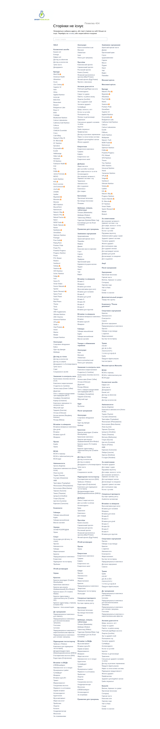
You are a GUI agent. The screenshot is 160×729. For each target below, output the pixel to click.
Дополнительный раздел (112, 297)
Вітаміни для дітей (84, 297)
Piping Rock (57, 243)
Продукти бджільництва (110, 358)
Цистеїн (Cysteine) (59, 501)
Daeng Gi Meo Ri (59, 138)
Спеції (104, 290)
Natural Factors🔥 (59, 217)
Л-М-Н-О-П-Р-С (107, 351)
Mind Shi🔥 (57, 74)
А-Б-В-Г (104, 346)
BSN (55, 113)
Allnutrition (57, 79)
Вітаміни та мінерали (62, 424)
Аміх (55, 89)
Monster (56, 202)
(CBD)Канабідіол (59, 665)
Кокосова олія (107, 698)
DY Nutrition (57, 143)
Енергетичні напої (84, 159)
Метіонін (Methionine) (109, 437)
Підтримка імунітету (109, 233)
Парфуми (81, 259)
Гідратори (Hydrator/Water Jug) (88, 220)
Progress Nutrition (59, 253)
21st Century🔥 (58, 84)
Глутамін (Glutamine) (60, 478)
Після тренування (85, 411)
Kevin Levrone (58, 184)
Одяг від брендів (59, 349)
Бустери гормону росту (86, 603)
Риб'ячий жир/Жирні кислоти (88, 89)
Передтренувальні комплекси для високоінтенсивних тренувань (63, 621)
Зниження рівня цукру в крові (112, 236)
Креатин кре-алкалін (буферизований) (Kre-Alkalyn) (64, 588)
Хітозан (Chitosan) (59, 413)
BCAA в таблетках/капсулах (63, 456)
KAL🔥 (55, 181)
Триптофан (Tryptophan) (61, 483)
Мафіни (80, 244)
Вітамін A (81, 299)
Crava (55, 133)
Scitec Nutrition (58, 273)
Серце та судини (83, 94)
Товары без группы (108, 300)
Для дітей (56, 429)
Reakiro (56, 261)
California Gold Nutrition (61, 123)
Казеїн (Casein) (83, 72)
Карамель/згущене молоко (87, 264)
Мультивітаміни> (59, 698)
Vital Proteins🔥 (58, 327)
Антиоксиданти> (59, 693)
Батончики (82, 196)
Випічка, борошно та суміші (111, 280)
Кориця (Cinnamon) (60, 400)
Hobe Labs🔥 (58, 156)
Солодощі (105, 282)
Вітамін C (81, 281)
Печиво (80, 615)
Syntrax (56, 299)
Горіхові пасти (107, 277)
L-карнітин (105, 334)
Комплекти (57, 508)
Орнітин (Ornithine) (108, 455)
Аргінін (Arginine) (59, 466)
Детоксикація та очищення (111, 256)
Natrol (55, 220)
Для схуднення (83, 186)
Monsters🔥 (57, 199)
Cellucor (56, 125)
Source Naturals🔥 (59, 286)
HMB (55, 480)
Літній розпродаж (60, 569)
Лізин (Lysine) (58, 473)
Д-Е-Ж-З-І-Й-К (107, 348)
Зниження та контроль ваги (64, 376)
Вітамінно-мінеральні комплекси (64, 427)
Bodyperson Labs (59, 107)
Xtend (55, 330)
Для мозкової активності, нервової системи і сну (86, 177)
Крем (79, 508)
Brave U (56, 110)
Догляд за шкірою (59, 362)
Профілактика (82, 132)
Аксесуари (57, 342)
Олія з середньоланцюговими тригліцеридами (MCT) (63, 394)
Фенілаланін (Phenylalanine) (63, 486)
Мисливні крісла (108, 84)
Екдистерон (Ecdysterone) (62, 658)
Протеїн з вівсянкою (85, 82)
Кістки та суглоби (84, 112)
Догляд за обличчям (60, 59)
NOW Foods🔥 (58, 222)
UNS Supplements (59, 312)
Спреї (55, 369)
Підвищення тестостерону (62, 562)
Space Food (57, 294)
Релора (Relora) (58, 420)
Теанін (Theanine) (59, 493)
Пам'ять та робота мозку (86, 97)
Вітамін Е (81, 307)
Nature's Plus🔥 (58, 215)
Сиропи (80, 254)
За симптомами (108, 218)
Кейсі (79, 420)
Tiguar (55, 309)
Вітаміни (56, 432)
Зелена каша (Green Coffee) (63, 388)
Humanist (56, 158)
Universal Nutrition (59, 319)
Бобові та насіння (108, 293)
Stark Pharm (57, 296)
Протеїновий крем (84, 262)
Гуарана (80, 151)
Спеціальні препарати (87, 598)
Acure (55, 82)
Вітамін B (81, 294)
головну (72, 33)
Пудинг (80, 267)
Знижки (56, 527)
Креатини (81, 430)
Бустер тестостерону (109, 339)
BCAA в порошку (59, 454)
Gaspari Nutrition (59, 337)
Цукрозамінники (83, 236)
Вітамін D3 (81, 302)
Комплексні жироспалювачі (63, 383)
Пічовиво (81, 203)
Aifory (55, 92)
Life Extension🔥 (59, 187)
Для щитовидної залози (110, 251)
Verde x (56, 324)
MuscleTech (57, 207)
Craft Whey (57, 136)
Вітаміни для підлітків (85, 309)
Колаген (56, 708)
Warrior (55, 332)
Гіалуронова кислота (60, 685)
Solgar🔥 (56, 276)
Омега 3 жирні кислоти (86, 500)
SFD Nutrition (58, 271)
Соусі (79, 251)
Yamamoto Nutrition (108, 173)
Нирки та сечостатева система (88, 137)
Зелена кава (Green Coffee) (87, 379)
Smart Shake (57, 284)
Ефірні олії (57, 57)
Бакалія (105, 686)
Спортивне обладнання (61, 344)
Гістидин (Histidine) (108, 457)
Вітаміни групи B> (59, 678)
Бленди (56, 54)
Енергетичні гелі (83, 157)
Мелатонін (57, 714)
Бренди (56, 72)
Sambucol (56, 263)
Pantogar (56, 238)
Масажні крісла (108, 80)
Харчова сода (107, 285)
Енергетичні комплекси (86, 149)
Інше (79, 55)
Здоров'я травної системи (111, 238)
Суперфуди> (82, 664)
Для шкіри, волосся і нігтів (111, 225)
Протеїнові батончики (85, 198)
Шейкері (80, 425)
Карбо (55, 517)
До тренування (59, 612)
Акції (104, 263)
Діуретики (56, 391)
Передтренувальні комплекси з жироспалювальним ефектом (64, 631)
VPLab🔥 (56, 322)
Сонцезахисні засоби (60, 372)
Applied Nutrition (59, 95)
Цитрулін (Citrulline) (60, 496)
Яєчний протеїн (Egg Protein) (88, 79)
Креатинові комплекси (61, 584)
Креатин (56, 554)
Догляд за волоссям (60, 62)
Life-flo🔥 (56, 189)
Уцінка (55, 447)
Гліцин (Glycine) (58, 498)
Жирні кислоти (83, 166)
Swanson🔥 (57, 268)
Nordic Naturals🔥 (59, 225)
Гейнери (56, 512)
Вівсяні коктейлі (59, 523)
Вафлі (80, 274)
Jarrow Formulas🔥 (60, 174)
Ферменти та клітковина (61, 688)
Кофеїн (80, 154)
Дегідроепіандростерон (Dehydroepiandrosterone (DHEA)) (64, 652)
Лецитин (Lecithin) (84, 99)
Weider (55, 335)
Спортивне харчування (111, 311)
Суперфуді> (57, 673)
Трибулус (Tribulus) (60, 644)
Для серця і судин (108, 228)
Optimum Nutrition (59, 235)
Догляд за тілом (60, 356)
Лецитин (56, 706)
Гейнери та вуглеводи (109, 331)
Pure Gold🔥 (57, 240)
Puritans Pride (58, 245)
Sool (54, 278)
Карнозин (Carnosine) (60, 503)
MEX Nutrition (58, 204)
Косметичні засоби (61, 49)
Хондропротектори (84, 684)
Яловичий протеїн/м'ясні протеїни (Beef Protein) (86, 76)
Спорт (55, 537)
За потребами (82, 695)
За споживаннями (59, 716)
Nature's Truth (106, 140)
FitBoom (105, 132)
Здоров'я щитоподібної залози (88, 139)
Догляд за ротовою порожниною (89, 134)
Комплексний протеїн (85, 65)
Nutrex (55, 227)
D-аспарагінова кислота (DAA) (64, 655)
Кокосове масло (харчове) (87, 249)
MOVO (55, 176)
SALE (55, 45)
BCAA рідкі (57, 459)
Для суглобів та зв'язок (86, 169)
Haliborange (57, 153)
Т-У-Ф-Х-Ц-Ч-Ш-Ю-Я (109, 353)
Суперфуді (106, 643)
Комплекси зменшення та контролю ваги (62, 404)
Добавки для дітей (108, 254)
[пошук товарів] (105, 39)
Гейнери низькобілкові (61, 515)
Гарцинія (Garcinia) (59, 410)
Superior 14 (57, 87)
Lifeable (56, 192)
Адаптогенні (57, 696)
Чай (79, 272)
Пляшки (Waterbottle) (85, 212)
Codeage (56, 115)
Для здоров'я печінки (109, 248)
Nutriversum (57, 209)
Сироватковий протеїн (85, 67)
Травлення (81, 120)
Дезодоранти (58, 67)
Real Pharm (57, 301)
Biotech (56, 105)
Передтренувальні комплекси (63, 556)
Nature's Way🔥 (58, 212)
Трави (104, 343)
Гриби (104, 356)
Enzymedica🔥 (58, 148)
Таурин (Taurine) (59, 475)
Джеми (80, 246)
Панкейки (81, 241)
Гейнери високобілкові (61, 520)
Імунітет (80, 127)
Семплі (104, 321)
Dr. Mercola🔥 (58, 141)
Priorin (55, 255)
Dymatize (56, 146)
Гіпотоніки (56, 625)
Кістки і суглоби (107, 231)
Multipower (105, 137)
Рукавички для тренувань (88, 229)
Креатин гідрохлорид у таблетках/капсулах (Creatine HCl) (63, 598)
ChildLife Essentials (60, 130)
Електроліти (106, 318)
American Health (59, 77)
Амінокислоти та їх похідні (62, 668)
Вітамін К (81, 304)
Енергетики (57, 559)
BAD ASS (56, 100)
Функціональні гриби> (61, 670)
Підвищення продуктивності (112, 671)
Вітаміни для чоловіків (86, 292)
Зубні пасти (57, 65)
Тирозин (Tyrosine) (59, 491)
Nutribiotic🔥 (57, 230)
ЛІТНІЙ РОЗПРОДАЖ (61, 530)
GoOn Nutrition (58, 179)
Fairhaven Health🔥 (60, 164)
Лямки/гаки (81, 52)
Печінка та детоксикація (86, 117)
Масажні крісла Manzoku (112, 365)
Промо (56, 442)
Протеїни (81, 62)
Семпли (104, 567)
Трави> (55, 680)
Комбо (55, 444)
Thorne (55, 304)
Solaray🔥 (56, 266)
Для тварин (82, 191)
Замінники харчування (87, 234)
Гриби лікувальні (83, 129)
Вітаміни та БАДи (60, 663)
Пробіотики (57, 703)
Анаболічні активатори (85, 600)
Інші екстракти (107, 361)
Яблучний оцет (58, 408)
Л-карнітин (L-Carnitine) (61, 386)
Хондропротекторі (59, 711)
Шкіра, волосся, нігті (85, 109)
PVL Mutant (57, 258)
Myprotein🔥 (57, 197)
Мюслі (80, 257)
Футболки (81, 406)
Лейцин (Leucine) (108, 452)
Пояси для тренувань (85, 58)
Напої (80, 269)
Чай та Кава (106, 287)
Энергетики (82, 588)
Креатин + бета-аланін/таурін (63, 607)
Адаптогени (82, 661)
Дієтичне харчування (109, 323)
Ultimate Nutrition (59, 314)
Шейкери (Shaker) (84, 215)
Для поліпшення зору (109, 246)
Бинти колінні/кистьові (85, 47)
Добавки (81, 164)
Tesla (55, 307)
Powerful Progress (59, 250)
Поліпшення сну (83, 114)
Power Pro (56, 248)
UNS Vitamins (58, 317)
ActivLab (56, 97)
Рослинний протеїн (84, 70)
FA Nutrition (57, 161)
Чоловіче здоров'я (84, 104)
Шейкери (56, 352)
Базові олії (57, 52)
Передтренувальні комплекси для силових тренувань (63, 636)
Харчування (107, 272)
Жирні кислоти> (59, 701)
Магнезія (81, 50)
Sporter (55, 289)
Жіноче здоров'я (83, 142)
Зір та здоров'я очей (85, 102)
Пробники (56, 564)
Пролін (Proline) (107, 445)
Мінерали (56, 437)
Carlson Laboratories (60, 120)
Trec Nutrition (106, 163)
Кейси (55, 347)
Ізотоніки (56, 628)
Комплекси (81, 189)
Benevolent (57, 102)
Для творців (82, 516)
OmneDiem (57, 232)
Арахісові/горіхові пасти (86, 239)
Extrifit (55, 151)
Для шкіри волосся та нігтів (87, 171)
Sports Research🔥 (60, 291)
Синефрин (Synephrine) (61, 398)
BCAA (55, 451)
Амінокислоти (59, 463)
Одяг (80, 404)
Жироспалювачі (59, 551)
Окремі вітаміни (59, 691)
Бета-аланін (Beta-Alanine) (62, 488)
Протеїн (56, 544)
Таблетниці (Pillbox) (84, 218)
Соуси (104, 55)
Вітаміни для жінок (84, 286)
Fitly (54, 169)
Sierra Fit (56, 281)
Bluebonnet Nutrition (60, 118)
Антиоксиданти (83, 91)
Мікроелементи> (59, 683)
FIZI (54, 166)
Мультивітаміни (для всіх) (87, 289)
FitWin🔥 (56, 171)
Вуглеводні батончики (85, 201)
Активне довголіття (86, 86)
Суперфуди (82, 107)
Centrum (56, 128)
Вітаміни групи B (59, 434)
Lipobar (55, 194)
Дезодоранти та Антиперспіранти (65, 364)
